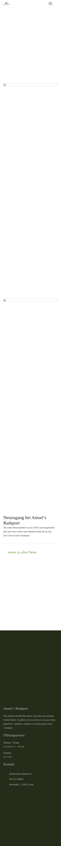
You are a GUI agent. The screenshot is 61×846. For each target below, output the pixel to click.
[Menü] (50, 3)
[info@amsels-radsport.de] (6, 774)
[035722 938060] (6, 779)
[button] (57, 3)
